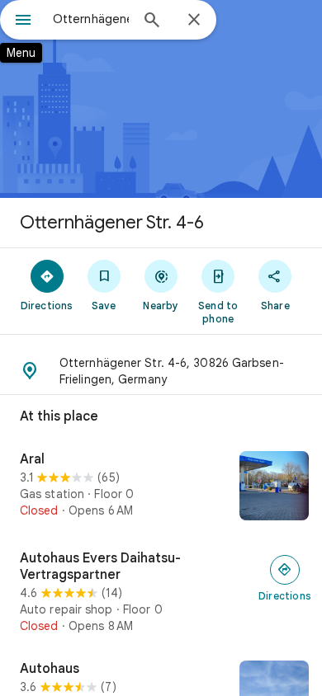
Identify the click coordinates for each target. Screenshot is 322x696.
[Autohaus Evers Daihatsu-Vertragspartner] (161, 592)
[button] (161, 371)
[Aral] (161, 487)
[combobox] (91, 19)
